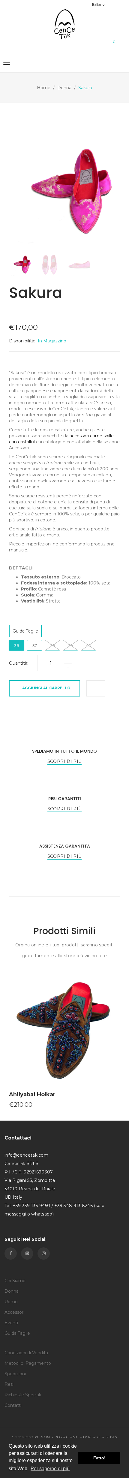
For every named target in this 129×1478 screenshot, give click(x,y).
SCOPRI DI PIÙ (64, 761)
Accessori (14, 1312)
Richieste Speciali (22, 1395)
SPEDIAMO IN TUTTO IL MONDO (64, 751)
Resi (9, 1384)
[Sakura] (20, 264)
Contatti (13, 1405)
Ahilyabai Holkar (32, 1094)
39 (70, 645)
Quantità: (18, 663)
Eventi (11, 1322)
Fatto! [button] (99, 1457)
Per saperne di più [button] (50, 1468)
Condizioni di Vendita (26, 1352)
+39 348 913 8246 (73, 1205)
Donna (64, 87)
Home (43, 87)
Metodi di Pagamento (27, 1363)
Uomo (11, 1301)
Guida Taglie (25, 631)
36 (16, 645)
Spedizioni (15, 1373)
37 (34, 645)
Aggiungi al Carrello (46, 688)
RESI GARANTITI (64, 799)
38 (52, 645)
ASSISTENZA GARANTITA (64, 846)
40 (88, 645)
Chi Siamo (15, 1280)
